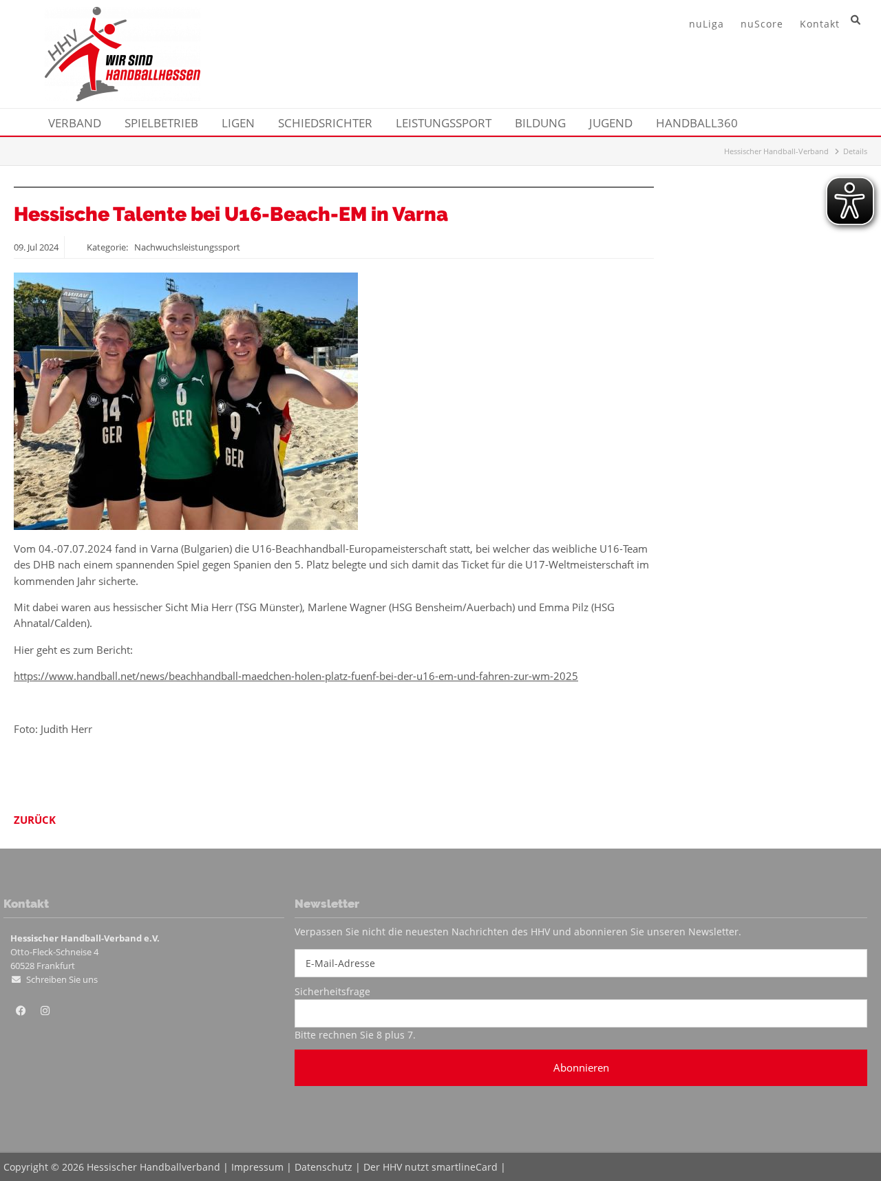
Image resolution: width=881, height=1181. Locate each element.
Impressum (257, 1166)
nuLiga (706, 23)
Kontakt (820, 23)
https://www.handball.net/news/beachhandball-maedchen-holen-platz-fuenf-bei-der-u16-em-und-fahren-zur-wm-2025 (296, 676)
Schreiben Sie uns (62, 979)
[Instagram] (44, 1011)
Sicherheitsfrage (332, 991)
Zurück (35, 820)
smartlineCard (465, 1166)
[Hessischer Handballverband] (122, 97)
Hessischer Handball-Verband (776, 151)
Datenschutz (323, 1166)
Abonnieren (581, 1067)
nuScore (762, 23)
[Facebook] (20, 1011)
